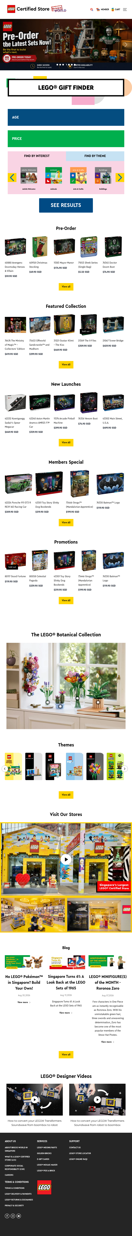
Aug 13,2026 (66, 995)
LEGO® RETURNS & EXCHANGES (19, 1200)
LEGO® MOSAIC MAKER (47, 1165)
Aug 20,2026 (24, 995)
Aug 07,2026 (108, 995)
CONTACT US (75, 1147)
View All (66, 364)
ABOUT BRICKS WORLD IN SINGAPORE (16, 1149)
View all (66, 286)
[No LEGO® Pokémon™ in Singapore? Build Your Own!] (24, 962)
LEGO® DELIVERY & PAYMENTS (18, 1194)
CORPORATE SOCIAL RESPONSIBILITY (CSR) (15, 1167)
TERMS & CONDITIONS (14, 1188)
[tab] (57, 64)
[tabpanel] (66, 44)
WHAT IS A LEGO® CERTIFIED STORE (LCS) (17, 1158)
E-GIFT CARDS (43, 1159)
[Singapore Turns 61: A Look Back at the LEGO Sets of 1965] (66, 962)
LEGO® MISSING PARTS (47, 1147)
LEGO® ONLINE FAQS (78, 1159)
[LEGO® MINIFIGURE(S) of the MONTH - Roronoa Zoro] (108, 962)
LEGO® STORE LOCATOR (80, 1153)
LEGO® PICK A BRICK (46, 1171)
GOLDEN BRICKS (44, 1153)
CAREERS (9, 1175)
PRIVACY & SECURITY (14, 1205)
